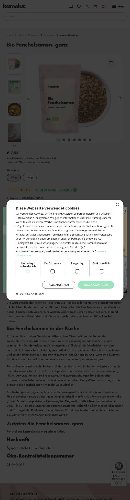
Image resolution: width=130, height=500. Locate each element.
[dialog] (64, 250)
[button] (30, 293)
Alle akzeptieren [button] (96, 284)
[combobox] (117, 204)
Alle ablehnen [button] (59, 284)
